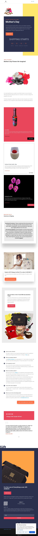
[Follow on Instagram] (20, 523)
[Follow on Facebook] (17, 523)
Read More (21, 529)
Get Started (11, 305)
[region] (26, 528)
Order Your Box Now (10, 279)
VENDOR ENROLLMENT (7, 529)
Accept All (32, 532)
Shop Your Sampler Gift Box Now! (25, 402)
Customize (20, 532)
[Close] (35, 524)
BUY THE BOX (31, 138)
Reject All (26, 532)
